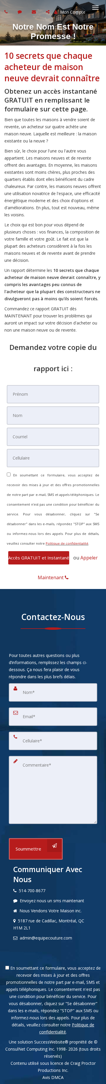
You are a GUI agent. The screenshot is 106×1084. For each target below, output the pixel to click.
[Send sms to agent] (20, 11)
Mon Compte (72, 12)
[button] (38, 557)
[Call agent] (6, 11)
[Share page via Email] (48, 11)
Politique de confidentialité (67, 543)
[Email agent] (34, 11)
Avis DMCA (53, 1077)
